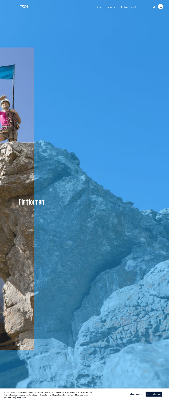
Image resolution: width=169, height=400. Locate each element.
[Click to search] (154, 7)
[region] (84, 394)
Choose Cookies (136, 394)
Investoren (112, 7)
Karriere (100, 7)
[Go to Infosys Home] (24, 7)
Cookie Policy (21, 397)
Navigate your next (128, 7)
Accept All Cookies (154, 394)
